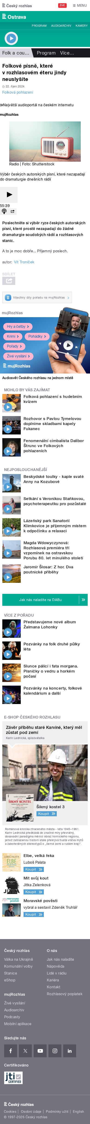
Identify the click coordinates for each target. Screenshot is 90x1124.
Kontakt (53, 987)
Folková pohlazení (17, 92)
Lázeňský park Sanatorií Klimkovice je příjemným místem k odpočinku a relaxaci (55, 525)
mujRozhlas (12, 313)
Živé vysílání (16, 356)
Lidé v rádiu (57, 973)
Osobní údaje (31, 1111)
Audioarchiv (61, 25)
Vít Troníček (24, 262)
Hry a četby (16, 326)
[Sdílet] (12, 211)
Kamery (82, 25)
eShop (9, 980)
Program (39, 25)
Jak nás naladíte (60, 959)
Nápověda (55, 966)
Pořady (12, 346)
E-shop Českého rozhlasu (32, 717)
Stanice (10, 973)
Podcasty (12, 1017)
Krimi (11, 336)
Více (67, 53)
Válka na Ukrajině (18, 959)
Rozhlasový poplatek (64, 994)
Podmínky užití (57, 1111)
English (78, 1111)
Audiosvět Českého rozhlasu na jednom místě (37, 378)
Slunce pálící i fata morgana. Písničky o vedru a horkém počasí (51, 671)
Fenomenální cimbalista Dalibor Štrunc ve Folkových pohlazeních (54, 445)
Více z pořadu (19, 615)
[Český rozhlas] (17, 5)
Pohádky (35, 336)
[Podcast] (4, 211)
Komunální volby (18, 966)
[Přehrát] (9, 195)
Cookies (10, 1111)
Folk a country (17, 53)
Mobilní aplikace (18, 1024)
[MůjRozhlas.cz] (9, 115)
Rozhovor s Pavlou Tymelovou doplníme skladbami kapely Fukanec (52, 423)
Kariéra (53, 980)
